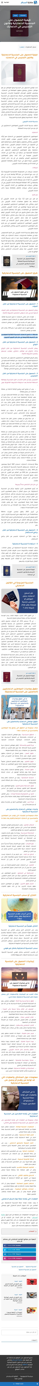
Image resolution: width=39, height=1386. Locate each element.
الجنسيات (22, 15)
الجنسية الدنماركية (31, 1266)
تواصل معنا (18, 1379)
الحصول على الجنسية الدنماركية (27, 1269)
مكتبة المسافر (17, 1360)
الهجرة (20, 1310)
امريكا (15, 1310)
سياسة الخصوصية (26, 1376)
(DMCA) (25, 1365)
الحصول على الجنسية (17, 1266)
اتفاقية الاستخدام (12, 1376)
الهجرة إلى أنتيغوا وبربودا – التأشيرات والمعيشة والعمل (13, 1313)
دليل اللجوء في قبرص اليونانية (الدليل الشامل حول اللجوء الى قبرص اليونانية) (13, 1299)
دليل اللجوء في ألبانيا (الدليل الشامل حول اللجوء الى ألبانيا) (13, 1284)
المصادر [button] (31, 1231)
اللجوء (20, 1281)
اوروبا (15, 15)
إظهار (22, 47)
